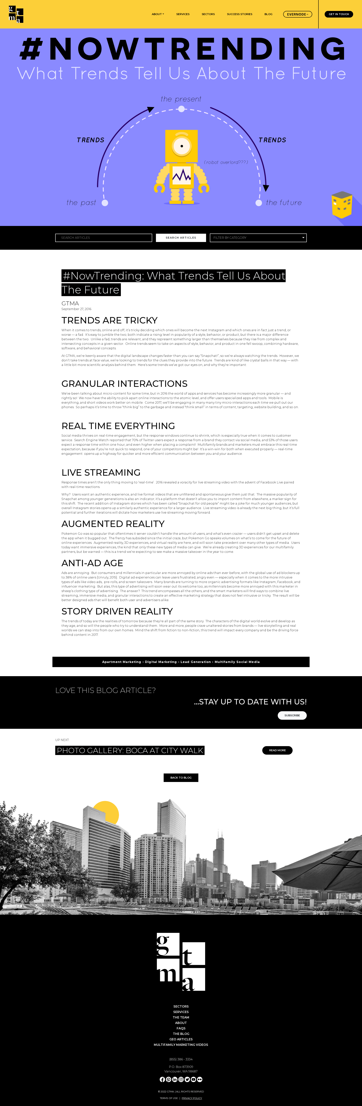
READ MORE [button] (277, 750)
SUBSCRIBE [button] (292, 715)
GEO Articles (181, 1039)
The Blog (181, 1034)
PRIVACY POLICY (192, 1098)
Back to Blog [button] (181, 777)
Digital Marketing (162, 266)
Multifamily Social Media (233, 266)
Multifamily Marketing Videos (181, 1045)
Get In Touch (339, 14)
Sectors (181, 1006)
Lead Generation (194, 266)
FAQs (181, 1028)
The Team (181, 1017)
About (181, 1023)
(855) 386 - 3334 (181, 1059)
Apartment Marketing (125, 266)
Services (181, 1012)
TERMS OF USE (169, 1098)
